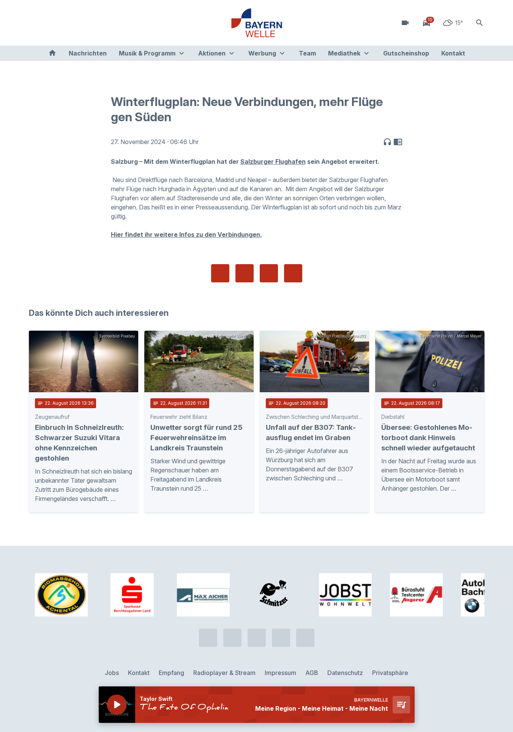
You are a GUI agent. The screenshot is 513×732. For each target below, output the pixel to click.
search (479, 22)
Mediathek (344, 53)
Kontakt (453, 53)
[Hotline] (36, 22)
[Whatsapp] (51, 22)
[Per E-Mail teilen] (293, 273)
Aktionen (212, 53)
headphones (387, 141)
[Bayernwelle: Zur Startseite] (257, 23)
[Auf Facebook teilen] (220, 273)
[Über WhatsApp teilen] (269, 273)
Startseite (52, 53)
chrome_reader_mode (398, 141)
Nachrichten (88, 53)
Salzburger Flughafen (273, 161)
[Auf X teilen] (244, 273)
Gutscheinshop (406, 53)
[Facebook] (66, 22)
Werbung (262, 53)
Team (307, 53)
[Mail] (97, 22)
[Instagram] (82, 22)
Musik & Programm (147, 53)
